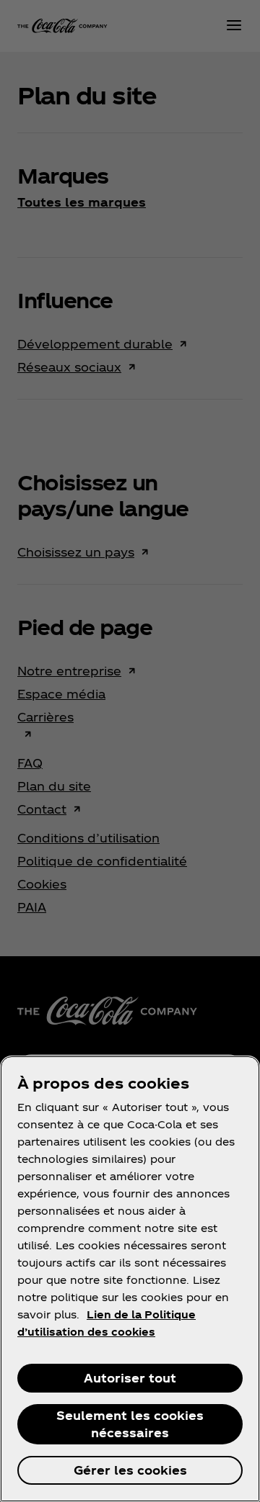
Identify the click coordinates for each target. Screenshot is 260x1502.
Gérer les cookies (130, 1470)
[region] (130, 1279)
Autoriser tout (130, 1378)
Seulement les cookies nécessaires (130, 1423)
